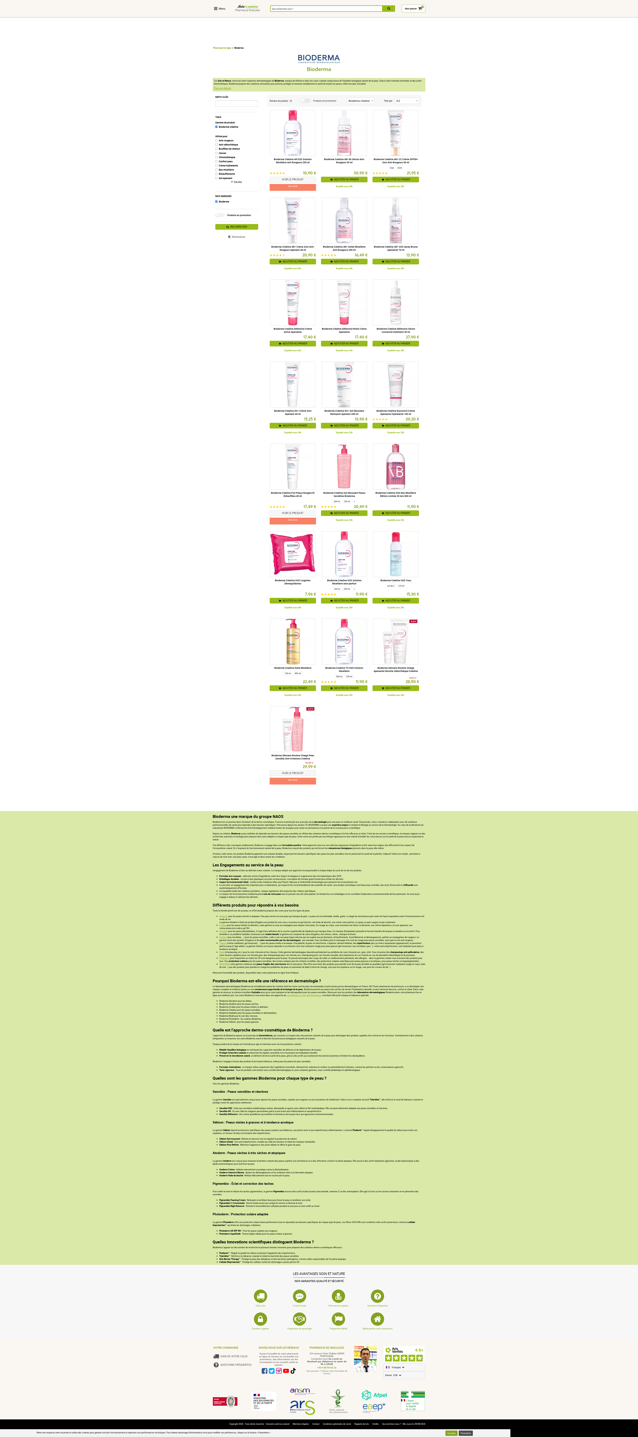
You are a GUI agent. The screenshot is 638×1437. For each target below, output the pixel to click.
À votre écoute (299, 1305)
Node (221, 952)
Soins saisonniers (331, 15)
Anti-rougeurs (226, 140)
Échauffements (227, 173)
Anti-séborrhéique (228, 144)
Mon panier (411, 8)
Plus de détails (222, 88)
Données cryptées (260, 1328)
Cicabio (223, 925)
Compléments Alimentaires (221, 15)
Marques (399, 15)
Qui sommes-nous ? (391, 1423)
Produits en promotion (239, 215)
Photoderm (224, 958)
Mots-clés (221, 96)
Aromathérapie (276, 15)
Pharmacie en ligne (222, 47)
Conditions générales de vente (337, 1423)
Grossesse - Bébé (365, 15)
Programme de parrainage (299, 1328)
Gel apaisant (225, 178)
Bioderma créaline (228, 126)
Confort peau (226, 161)
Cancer (222, 153)
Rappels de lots (361, 1423)
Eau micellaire (226, 169)
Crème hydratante (228, 165)
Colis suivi (260, 1305)
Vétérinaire (383, 15)
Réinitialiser (238, 237)
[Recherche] (389, 8)
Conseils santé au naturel (277, 1423)
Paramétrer (466, 1433)
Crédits (375, 1423)
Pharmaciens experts (338, 1305)
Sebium (222, 943)
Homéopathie (257, 15)
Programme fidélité (338, 1328)
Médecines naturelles (239, 15)
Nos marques (223, 196)
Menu (222, 8)
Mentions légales (301, 1423)
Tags (218, 117)
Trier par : (388, 100)
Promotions (417, 15)
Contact (315, 1423)
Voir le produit (293, 179)
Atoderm (223, 916)
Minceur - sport (349, 15)
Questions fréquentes (377, 1305)
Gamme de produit (225, 122)
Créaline (223, 937)
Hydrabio (223, 931)
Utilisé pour (221, 136)
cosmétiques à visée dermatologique (304, 995)
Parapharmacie (313, 15)
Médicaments (294, 15)
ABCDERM (224, 964)
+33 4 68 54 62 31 (326, 1367)
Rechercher (238, 227)
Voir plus (238, 181)
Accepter (451, 1433)
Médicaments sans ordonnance (377, 1328)
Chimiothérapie (227, 157)
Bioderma (224, 201)
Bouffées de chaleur (229, 148)
